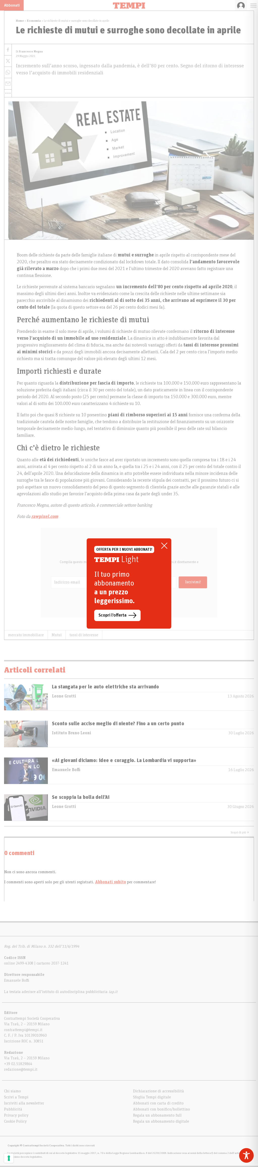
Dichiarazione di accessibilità (158, 1091)
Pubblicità (13, 1109)
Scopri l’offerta (112, 615)
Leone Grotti (64, 696)
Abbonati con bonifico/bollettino (161, 1109)
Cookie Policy (15, 1121)
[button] (8, 93)
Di (29, 51)
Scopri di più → (240, 832)
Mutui (57, 635)
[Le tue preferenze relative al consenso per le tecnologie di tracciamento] (9, 1158)
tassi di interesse (84, 635)
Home (20, 20)
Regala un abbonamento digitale (161, 1121)
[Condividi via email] (8, 84)
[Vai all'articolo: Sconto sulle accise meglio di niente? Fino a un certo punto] (26, 734)
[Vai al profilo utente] (241, 5)
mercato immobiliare (26, 635)
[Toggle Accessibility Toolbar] (246, 1155)
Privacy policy (16, 1115)
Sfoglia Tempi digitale (152, 1097)
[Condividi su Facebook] (8, 49)
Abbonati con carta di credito (158, 1103)
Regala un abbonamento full (157, 1115)
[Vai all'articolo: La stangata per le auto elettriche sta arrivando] (26, 697)
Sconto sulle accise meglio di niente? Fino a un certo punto (118, 723)
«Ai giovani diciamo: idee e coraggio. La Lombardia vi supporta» (124, 760)
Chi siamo (12, 1091)
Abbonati (12, 5)
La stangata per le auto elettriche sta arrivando (105, 686)
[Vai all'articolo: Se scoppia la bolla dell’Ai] (26, 807)
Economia (34, 20)
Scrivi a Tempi (16, 1097)
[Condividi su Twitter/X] (8, 61)
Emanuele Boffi (66, 770)
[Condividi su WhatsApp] (8, 72)
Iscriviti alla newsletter (24, 1103)
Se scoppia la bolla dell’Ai (80, 797)
